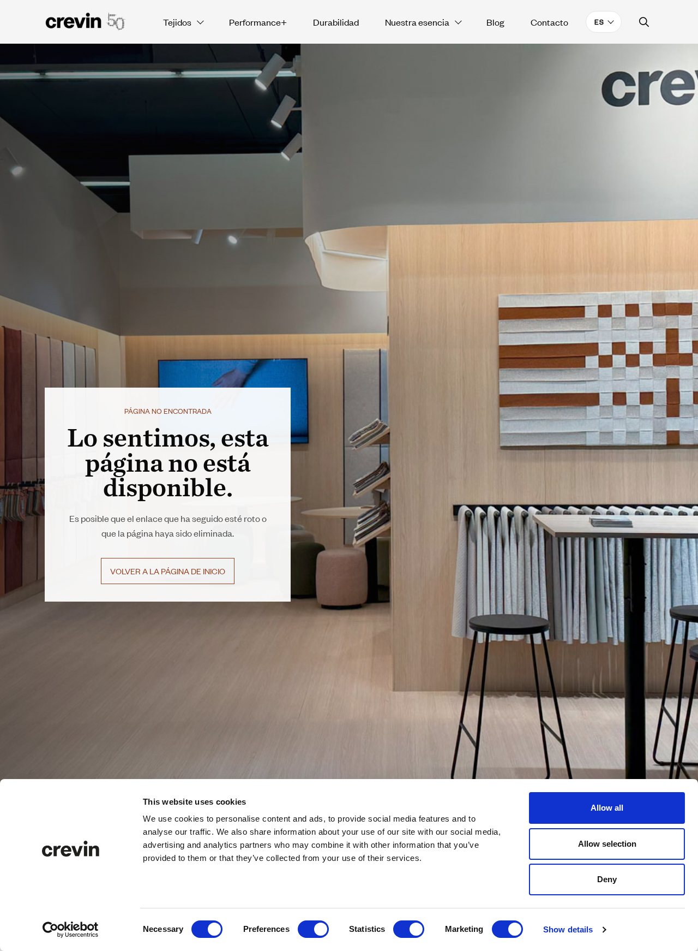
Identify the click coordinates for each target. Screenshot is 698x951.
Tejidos (177, 22)
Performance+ (258, 22)
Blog (495, 22)
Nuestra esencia (417, 22)
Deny (607, 879)
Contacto (549, 22)
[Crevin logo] (86, 22)
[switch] (313, 929)
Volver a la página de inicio (167, 570)
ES (599, 21)
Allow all (607, 807)
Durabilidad (336, 22)
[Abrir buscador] (644, 22)
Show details (568, 929)
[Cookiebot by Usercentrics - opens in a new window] (70, 930)
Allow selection (607, 843)
